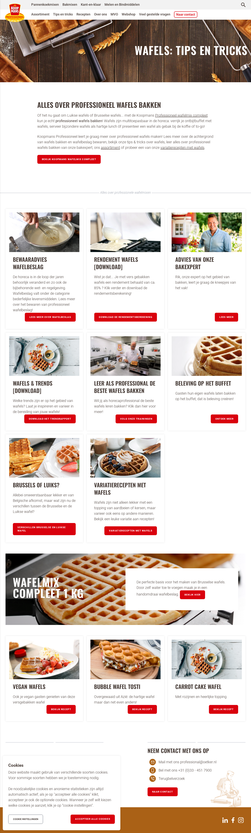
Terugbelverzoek (172, 778)
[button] (69, 159)
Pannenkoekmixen (45, 4)
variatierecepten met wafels (182, 147)
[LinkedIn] (225, 820)
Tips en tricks (63, 14)
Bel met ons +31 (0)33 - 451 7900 (185, 770)
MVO (114, 14)
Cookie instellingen (25, 819)
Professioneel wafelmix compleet (181, 115)
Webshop (128, 14)
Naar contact (185, 14)
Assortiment (40, 14)
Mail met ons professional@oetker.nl (187, 762)
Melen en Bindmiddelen (122, 4)
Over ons (100, 14)
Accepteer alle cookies (92, 819)
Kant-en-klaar (91, 4)
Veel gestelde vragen (154, 14)
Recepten (83, 14)
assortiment (110, 147)
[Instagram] (240, 820)
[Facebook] (233, 820)
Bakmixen (69, 4)
